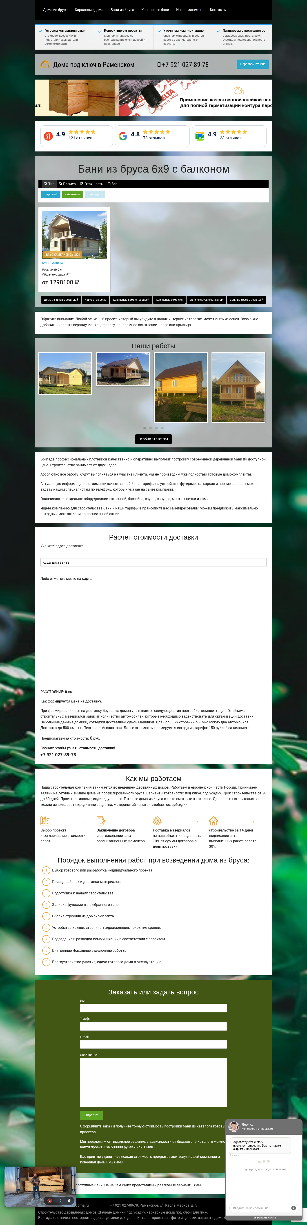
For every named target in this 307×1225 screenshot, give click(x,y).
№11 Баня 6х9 (54, 263)
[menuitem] (55, 10)
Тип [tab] (50, 184)
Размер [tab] (69, 184)
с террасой (51, 194)
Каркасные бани (155, 10)
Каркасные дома (89, 10)
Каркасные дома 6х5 (169, 299)
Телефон (86, 1018)
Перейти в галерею (153, 439)
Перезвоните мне (252, 64)
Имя (83, 1001)
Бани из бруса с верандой (246, 299)
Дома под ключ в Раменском (93, 65)
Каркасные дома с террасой (131, 299)
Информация (187, 10)
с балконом (72, 194)
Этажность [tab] (93, 184)
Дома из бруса (55, 10)
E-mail (84, 1037)
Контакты (218, 10)
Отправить (91, 1115)
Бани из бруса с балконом (206, 299)
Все (114, 184)
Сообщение (88, 1055)
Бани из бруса (122, 10)
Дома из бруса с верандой (61, 299)
